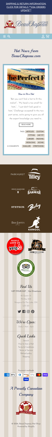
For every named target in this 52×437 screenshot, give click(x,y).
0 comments (13, 146)
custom (40, 132)
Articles (30, 132)
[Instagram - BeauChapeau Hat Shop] (28, 311)
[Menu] (4, 36)
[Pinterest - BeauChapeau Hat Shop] (32, 311)
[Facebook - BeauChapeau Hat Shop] (24, 311)
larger (30, 139)
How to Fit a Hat (26, 94)
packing (40, 139)
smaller (27, 146)
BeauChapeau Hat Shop (29, 424)
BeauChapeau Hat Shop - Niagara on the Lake (26, 24)
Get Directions (34, 291)
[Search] (9, 36)
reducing (30, 142)
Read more (26, 124)
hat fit (41, 135)
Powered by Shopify (26, 427)
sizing (41, 142)
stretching (38, 146)
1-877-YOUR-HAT (18, 291)
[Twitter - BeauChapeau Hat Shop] (19, 311)
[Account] (43, 36)
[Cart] (47, 36)
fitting (31, 135)
